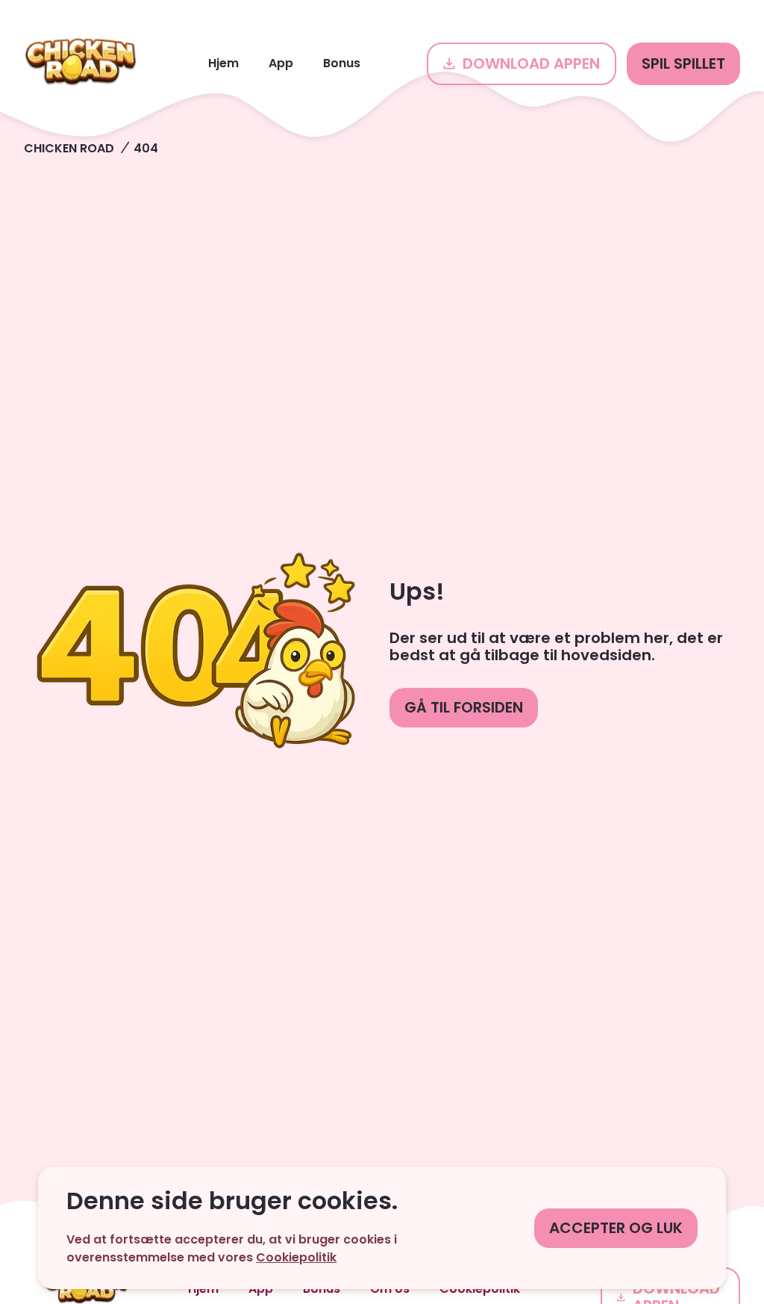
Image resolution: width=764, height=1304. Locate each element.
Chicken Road (69, 148)
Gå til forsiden (463, 707)
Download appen (531, 63)
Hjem (223, 63)
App (281, 63)
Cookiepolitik (296, 1257)
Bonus (341, 63)
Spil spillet (683, 63)
